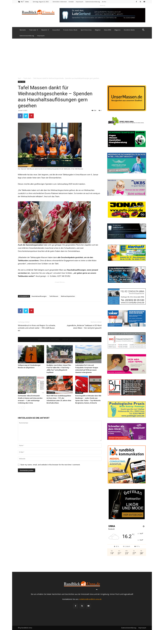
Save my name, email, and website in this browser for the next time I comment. (50, 465)
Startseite (23, 30)
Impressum (79, 2)
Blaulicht (44, 30)
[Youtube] (144, 1)
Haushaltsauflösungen (39, 296)
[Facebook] (136, 1)
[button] (143, 30)
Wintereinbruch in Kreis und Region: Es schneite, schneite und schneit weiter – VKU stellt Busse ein (36, 328)
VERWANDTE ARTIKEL (48, 339)
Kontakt (71, 2)
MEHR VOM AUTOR (71, 339)
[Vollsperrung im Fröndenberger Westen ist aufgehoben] (31, 354)
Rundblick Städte (129, 30)
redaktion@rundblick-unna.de (90, 599)
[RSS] (140, 1)
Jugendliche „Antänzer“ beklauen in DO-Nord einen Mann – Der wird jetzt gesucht (84, 326)
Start (19, 78)
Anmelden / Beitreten (60, 2)
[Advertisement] (82, 56)
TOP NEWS (50, 362)
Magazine (117, 30)
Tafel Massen (53, 296)
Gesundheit (56, 30)
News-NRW (107, 30)
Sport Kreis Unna (86, 30)
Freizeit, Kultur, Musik (70, 30)
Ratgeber (98, 30)
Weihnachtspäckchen (68, 296)
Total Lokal (32, 30)
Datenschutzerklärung (92, 2)
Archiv (104, 2)
